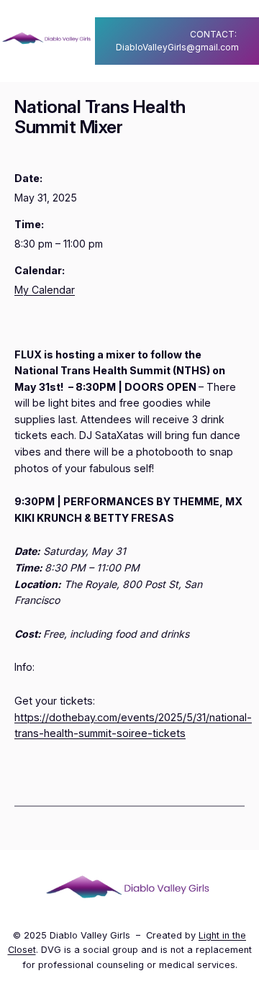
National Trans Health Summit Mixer (100, 116)
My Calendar (44, 290)
